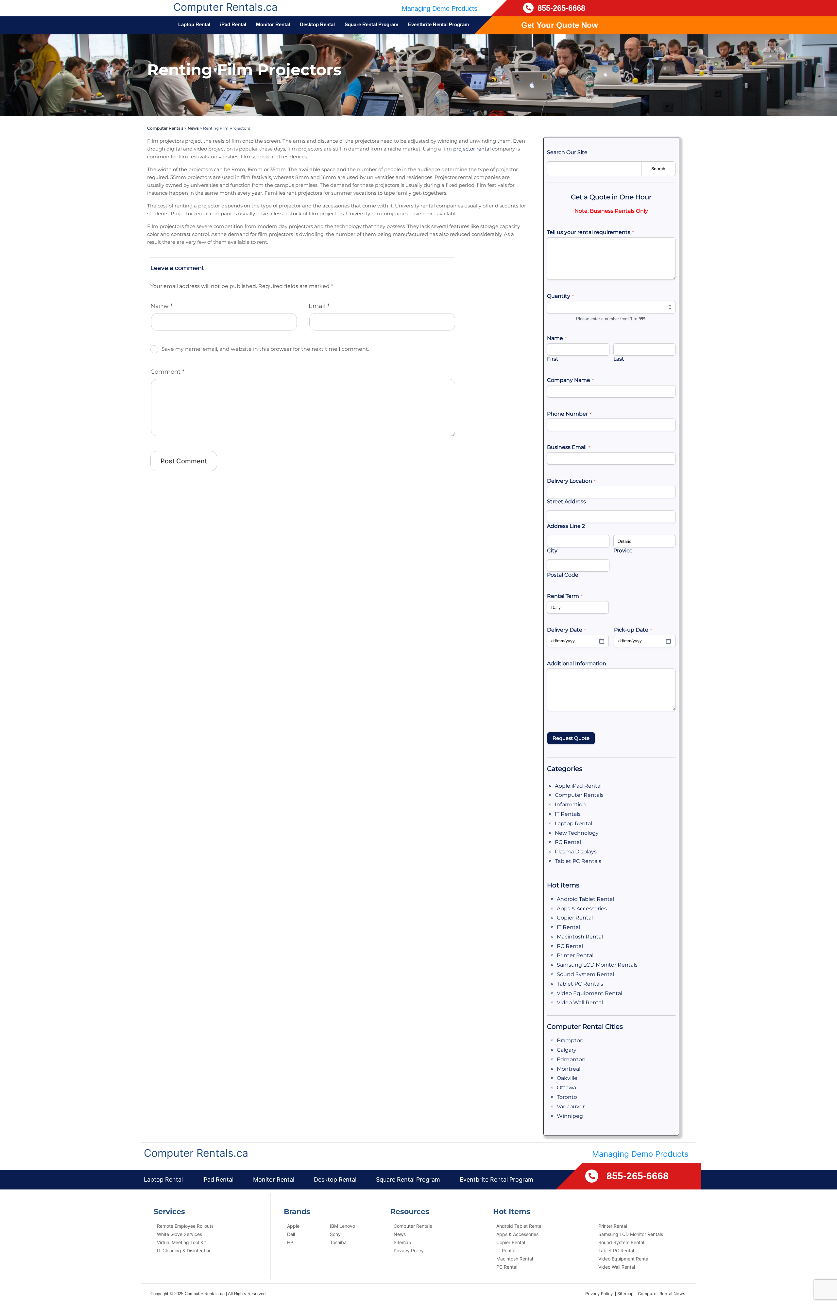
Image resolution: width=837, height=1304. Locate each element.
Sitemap (402, 1242)
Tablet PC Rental (616, 1250)
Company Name (570, 380)
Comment (167, 371)
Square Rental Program (371, 24)
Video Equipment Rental (589, 993)
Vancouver (571, 1106)
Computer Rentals (165, 128)
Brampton (570, 1040)
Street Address (566, 501)
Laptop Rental (194, 24)
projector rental (472, 149)
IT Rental (568, 927)
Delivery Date (566, 630)
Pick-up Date (633, 630)
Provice (623, 550)
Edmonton (571, 1059)
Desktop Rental (317, 24)
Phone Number (569, 414)
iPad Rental (233, 24)
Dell (291, 1234)
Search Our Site (567, 152)
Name (161, 306)
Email (319, 306)
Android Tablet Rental (585, 899)
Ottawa (566, 1087)
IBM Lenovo (342, 1226)
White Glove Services (179, 1234)
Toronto (567, 1097)
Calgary (566, 1050)
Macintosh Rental (580, 937)
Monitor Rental (273, 24)
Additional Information (576, 663)
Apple (293, 1226)
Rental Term (565, 596)
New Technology (577, 833)
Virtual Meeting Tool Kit (181, 1242)
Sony (335, 1234)
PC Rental (568, 842)
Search (658, 168)
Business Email (568, 447)
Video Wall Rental (580, 1002)
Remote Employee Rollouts (185, 1226)
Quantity (560, 296)
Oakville (567, 1078)
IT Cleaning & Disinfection (184, 1250)
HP (290, 1242)
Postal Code (562, 575)
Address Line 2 (566, 526)
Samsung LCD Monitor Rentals (597, 965)
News (193, 128)
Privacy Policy (409, 1250)
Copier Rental (575, 918)
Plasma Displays (576, 851)
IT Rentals (568, 814)
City (552, 550)
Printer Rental (575, 955)
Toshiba (338, 1242)
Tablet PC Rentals (578, 861)
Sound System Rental (585, 974)
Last (618, 359)
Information (570, 804)
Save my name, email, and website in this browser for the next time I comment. (265, 349)
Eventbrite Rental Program (438, 24)
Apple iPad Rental (578, 786)
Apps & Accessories (582, 908)
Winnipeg (570, 1116)
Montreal (568, 1069)
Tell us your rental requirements (590, 232)
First (552, 359)
